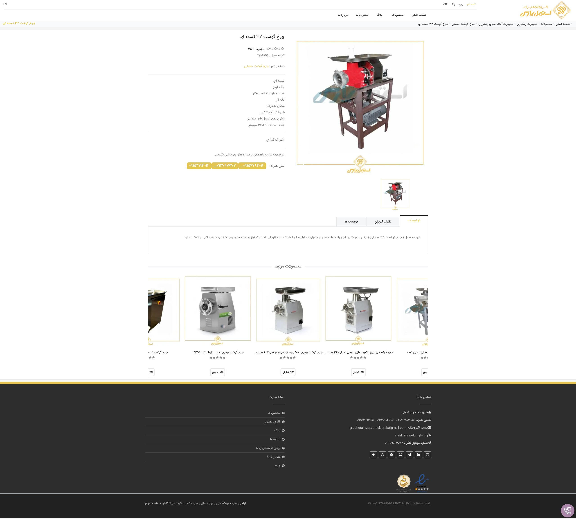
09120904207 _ (225, 166)
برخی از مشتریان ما (268, 448)
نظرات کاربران (382, 222)
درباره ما (343, 15)
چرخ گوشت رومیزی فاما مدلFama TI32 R (218, 352)
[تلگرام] (409, 455)
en (5, 4)
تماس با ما (362, 15)
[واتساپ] (382, 455)
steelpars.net (404, 435)
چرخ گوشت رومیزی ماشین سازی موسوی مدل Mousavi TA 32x (354, 352)
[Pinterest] (391, 455)
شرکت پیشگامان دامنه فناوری (163, 503)
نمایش (356, 372)
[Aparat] (400, 455)
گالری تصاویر (272, 422)
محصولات (397, 15)
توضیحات (414, 220)
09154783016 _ (252, 166)
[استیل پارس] (546, 10)
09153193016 (199, 166)
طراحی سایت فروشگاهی (231, 503)
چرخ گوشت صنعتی (256, 66)
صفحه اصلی (419, 15)
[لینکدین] (418, 455)
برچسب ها (351, 222)
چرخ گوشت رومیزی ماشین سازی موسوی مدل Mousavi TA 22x (284, 352)
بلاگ (379, 15)
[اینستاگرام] (427, 455)
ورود (277, 465)
